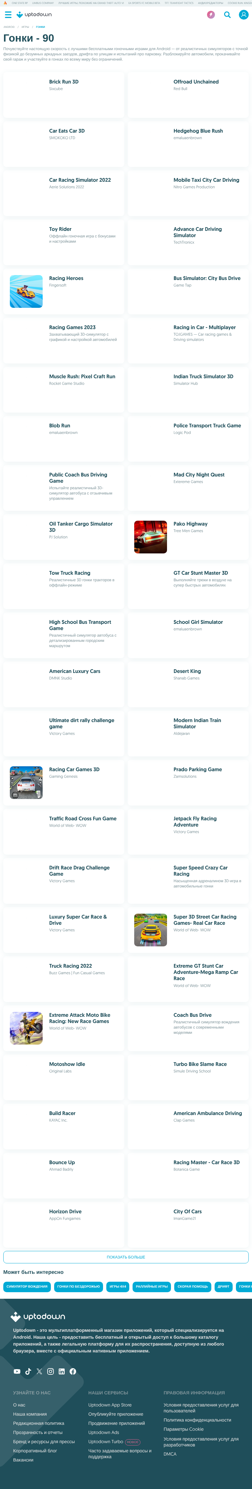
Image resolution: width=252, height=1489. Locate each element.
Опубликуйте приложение (115, 1414)
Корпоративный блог (35, 1451)
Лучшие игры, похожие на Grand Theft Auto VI (91, 3)
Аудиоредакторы (210, 3)
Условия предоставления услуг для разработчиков (201, 1442)
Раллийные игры (152, 1287)
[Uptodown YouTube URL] (17, 1372)
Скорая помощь (193, 1287)
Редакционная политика (38, 1423)
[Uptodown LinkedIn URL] (62, 1372)
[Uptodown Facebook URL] (73, 1372)
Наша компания (30, 1414)
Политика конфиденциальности (197, 1420)
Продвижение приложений (116, 1423)
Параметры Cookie (184, 1429)
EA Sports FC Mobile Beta (144, 3)
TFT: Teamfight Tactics (179, 3)
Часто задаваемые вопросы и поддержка (119, 1454)
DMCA (170, 1454)
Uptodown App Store (110, 1405)
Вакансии (23, 1460)
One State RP (20, 3)
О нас (19, 1405)
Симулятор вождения (27, 1287)
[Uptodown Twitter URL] (39, 1372)
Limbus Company (42, 3)
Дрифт (223, 1287)
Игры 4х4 (118, 1287)
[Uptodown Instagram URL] (50, 1372)
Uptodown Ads (103, 1432)
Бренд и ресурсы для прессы (44, 1441)
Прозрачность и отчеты (38, 1432)
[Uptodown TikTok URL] (28, 1372)
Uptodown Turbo (113, 1441)
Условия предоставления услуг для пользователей (201, 1408)
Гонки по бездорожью (78, 1287)
